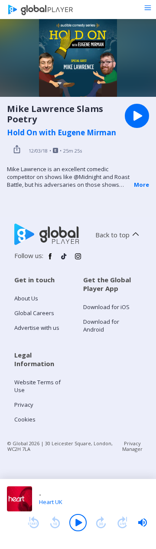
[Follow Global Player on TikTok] (64, 260)
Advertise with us (36, 328)
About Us (26, 298)
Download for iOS (106, 307)
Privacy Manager (132, 446)
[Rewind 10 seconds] (55, 522)
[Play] (78, 522)
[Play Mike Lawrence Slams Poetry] (137, 116)
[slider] (143, 523)
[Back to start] (33, 522)
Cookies (25, 419)
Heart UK (50, 502)
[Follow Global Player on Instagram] (78, 260)
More (141, 184)
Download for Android (101, 325)
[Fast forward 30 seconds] (101, 522)
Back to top (112, 234)
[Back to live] (122, 522)
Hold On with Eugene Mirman (61, 132)
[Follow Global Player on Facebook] (50, 260)
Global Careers (34, 313)
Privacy (23, 405)
